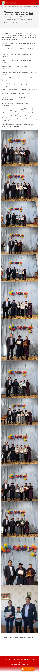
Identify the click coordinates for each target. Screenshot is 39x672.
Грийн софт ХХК (23, 665)
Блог (6, 7)
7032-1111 (29, 669)
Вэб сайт (13, 665)
